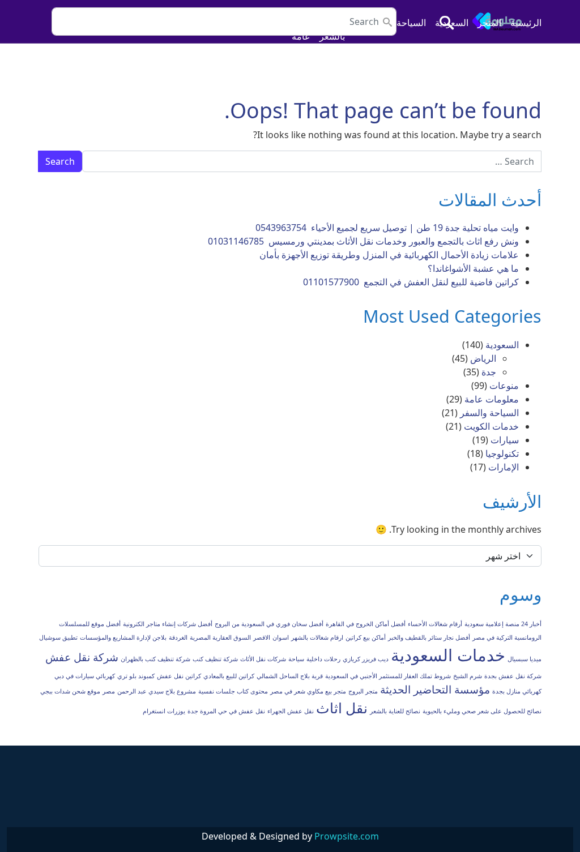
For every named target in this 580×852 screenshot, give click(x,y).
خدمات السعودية (448, 655)
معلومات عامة (491, 399)
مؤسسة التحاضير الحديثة (435, 689)
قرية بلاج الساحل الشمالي (290, 676)
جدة (488, 372)
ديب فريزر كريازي (366, 659)
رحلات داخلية (323, 659)
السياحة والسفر (489, 412)
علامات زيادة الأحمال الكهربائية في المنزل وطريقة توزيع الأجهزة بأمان (389, 255)
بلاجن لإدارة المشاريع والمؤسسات (123, 637)
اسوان (280, 637)
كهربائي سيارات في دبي (84, 676)
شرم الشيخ (467, 676)
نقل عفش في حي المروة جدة (226, 711)
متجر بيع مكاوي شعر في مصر (308, 691)
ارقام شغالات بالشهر (317, 637)
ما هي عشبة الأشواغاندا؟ (472, 268)
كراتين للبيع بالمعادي (228, 676)
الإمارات (503, 467)
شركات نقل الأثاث (263, 659)
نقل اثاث (342, 708)
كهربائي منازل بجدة (516, 691)
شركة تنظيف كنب (215, 659)
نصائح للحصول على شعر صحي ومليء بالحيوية (482, 711)
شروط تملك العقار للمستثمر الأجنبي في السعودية (388, 676)
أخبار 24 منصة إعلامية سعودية (502, 624)
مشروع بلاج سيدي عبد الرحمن (156, 691)
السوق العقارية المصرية (220, 637)
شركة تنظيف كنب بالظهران (155, 659)
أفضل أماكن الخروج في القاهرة (366, 624)
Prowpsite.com (346, 836)
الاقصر (261, 637)
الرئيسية (525, 22)
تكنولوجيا (502, 453)
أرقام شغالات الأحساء (435, 624)
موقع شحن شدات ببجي (70, 691)
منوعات (504, 385)
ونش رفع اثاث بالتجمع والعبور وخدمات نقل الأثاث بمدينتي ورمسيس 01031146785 (363, 241)
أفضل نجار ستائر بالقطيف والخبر (429, 637)
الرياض (483, 358)
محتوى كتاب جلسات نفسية (233, 691)
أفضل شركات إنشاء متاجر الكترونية (167, 624)
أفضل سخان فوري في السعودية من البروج (269, 624)
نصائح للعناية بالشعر (395, 711)
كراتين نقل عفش (179, 676)
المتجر (489, 22)
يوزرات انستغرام (164, 711)
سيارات (505, 440)
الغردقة (178, 637)
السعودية (451, 22)
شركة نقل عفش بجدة (512, 676)
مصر (109, 691)
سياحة (296, 659)
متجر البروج (363, 691)
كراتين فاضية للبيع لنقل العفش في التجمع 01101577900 (411, 282)
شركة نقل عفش (81, 657)
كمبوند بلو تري (136, 676)
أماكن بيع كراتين (366, 637)
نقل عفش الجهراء (290, 711)
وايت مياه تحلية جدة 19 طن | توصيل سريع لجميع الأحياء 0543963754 (386, 227)
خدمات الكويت (491, 426)
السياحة (411, 22)
